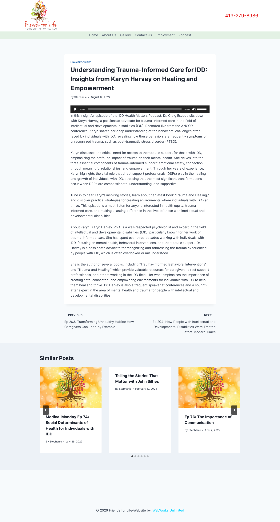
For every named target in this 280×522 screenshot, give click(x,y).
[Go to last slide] (46, 410)
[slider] (202, 108)
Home (93, 35)
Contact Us (143, 35)
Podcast (184, 35)
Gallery (125, 35)
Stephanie (80, 97)
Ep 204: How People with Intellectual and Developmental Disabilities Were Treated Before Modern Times (184, 324)
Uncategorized (81, 62)
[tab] (132, 456)
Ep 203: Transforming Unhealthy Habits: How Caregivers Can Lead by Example (99, 321)
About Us (109, 35)
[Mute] (194, 109)
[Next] (234, 410)
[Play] (75, 109)
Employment (165, 35)
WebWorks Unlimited (168, 510)
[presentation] (71, 387)
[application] (140, 109)
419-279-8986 (241, 15)
